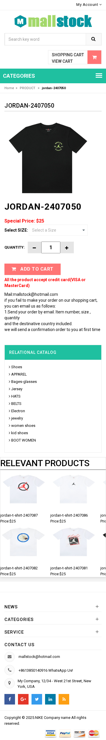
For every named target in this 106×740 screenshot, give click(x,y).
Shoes (16, 367)
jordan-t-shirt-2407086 (69, 515)
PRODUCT (28, 88)
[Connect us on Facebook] (9, 699)
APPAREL (19, 374)
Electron (18, 411)
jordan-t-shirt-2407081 (69, 568)
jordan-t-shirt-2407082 (19, 568)
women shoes (23, 425)
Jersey (16, 389)
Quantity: (14, 247)
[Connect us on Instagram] (64, 699)
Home (9, 88)
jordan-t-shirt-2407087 (19, 515)
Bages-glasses (24, 381)
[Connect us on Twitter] (37, 699)
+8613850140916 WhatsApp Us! (46, 670)
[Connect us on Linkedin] (50, 699)
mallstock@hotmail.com (39, 656)
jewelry (17, 418)
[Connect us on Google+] (23, 699)
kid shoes (19, 433)
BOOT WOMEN (23, 440)
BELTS (16, 403)
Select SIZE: (16, 230)
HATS (16, 396)
